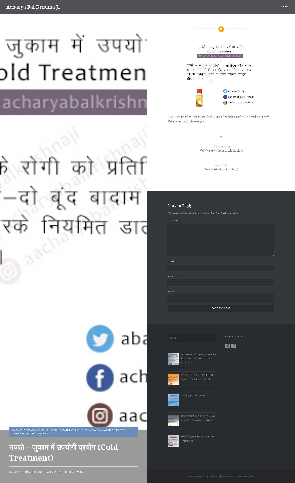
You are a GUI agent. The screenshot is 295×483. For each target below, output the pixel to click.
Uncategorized (39, 433)
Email (172, 276)
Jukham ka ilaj (98, 430)
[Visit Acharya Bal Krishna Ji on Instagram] (227, 346)
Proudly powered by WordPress (204, 476)
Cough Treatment (62, 430)
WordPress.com (245, 476)
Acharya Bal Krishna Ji (33, 7)
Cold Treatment (29, 430)
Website (173, 291)
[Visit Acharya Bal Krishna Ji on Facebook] (233, 346)
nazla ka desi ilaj (119, 430)
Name (172, 261)
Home (285, 6)
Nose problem (20, 433)
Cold (15, 430)
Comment (174, 220)
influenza (81, 430)
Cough (45, 430)
